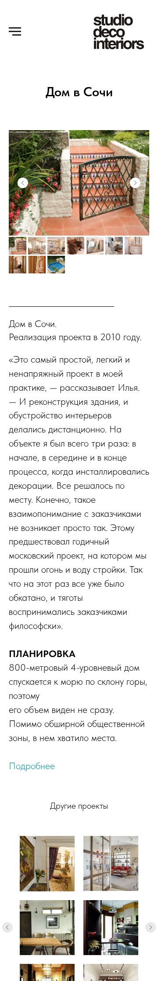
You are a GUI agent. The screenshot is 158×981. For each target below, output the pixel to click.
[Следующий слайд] (150, 927)
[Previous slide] (23, 183)
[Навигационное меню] (15, 31)
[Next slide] (135, 183)
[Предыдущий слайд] (7, 927)
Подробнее (32, 765)
